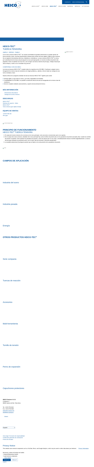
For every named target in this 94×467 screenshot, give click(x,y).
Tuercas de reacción (11, 280)
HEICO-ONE (45, 6)
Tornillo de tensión (11, 345)
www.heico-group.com (8, 410)
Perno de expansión (11, 367)
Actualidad (85, 6)
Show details (7, 457)
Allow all (14, 460)
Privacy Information (84, 448)
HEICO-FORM (62, 6)
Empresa (70, 6)
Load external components (10, 456)
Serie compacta (9, 259)
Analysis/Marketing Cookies (11, 454)
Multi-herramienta (10, 324)
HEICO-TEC (53, 6)
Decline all (6, 460)
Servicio (77, 6)
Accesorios (7, 302)
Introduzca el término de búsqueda (86, 2)
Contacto (68, 2)
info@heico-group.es (8, 412)
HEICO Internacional (78, 2)
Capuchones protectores (13, 388)
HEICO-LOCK (35, 6)
